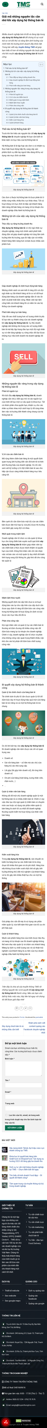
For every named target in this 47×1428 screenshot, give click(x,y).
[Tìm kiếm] (42, 4)
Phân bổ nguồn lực (16, 94)
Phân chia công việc (16, 105)
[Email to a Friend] (30, 1008)
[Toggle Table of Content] (39, 64)
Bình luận (10, 1059)
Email (8, 1092)
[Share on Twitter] (26, 1008)
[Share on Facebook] (21, 1008)
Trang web (9, 1103)
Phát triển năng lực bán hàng (19, 86)
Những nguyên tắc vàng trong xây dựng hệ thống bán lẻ (22, 90)
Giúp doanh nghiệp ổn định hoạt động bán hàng (24, 81)
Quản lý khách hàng (16, 123)
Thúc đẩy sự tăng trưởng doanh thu (22, 77)
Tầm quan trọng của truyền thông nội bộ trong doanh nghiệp (26, 1184)
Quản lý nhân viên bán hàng (19, 117)
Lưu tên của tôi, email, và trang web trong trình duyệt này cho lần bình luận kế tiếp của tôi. (23, 1119)
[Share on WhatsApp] (17, 1008)
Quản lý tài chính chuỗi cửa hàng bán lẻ (23, 114)
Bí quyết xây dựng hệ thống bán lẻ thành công (21, 110)
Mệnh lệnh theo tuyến (17, 103)
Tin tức (5, 13)
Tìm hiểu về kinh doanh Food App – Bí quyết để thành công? (25, 1176)
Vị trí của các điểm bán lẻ (18, 97)
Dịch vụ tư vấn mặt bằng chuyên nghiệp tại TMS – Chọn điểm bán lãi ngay (26, 1168)
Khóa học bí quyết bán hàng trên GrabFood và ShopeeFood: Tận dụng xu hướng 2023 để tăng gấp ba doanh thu (26, 1158)
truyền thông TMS (26, 47)
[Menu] (5, 4)
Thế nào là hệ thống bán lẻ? (16, 68)
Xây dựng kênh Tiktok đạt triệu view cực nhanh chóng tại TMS (26, 1149)
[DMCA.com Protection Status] (23, 1421)
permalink (39, 1017)
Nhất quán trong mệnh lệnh (19, 100)
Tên (7, 1080)
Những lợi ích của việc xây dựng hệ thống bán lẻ (22, 72)
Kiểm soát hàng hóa (16, 120)
